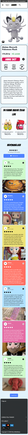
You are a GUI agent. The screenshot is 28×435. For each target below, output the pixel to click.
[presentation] (3, 124)
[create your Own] (8, 6)
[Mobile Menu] (3, 5)
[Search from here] (19, 5)
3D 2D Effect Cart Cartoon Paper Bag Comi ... (20, 132)
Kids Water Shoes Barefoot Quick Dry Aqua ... (7, 132)
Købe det (11, 59)
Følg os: (4, 401)
